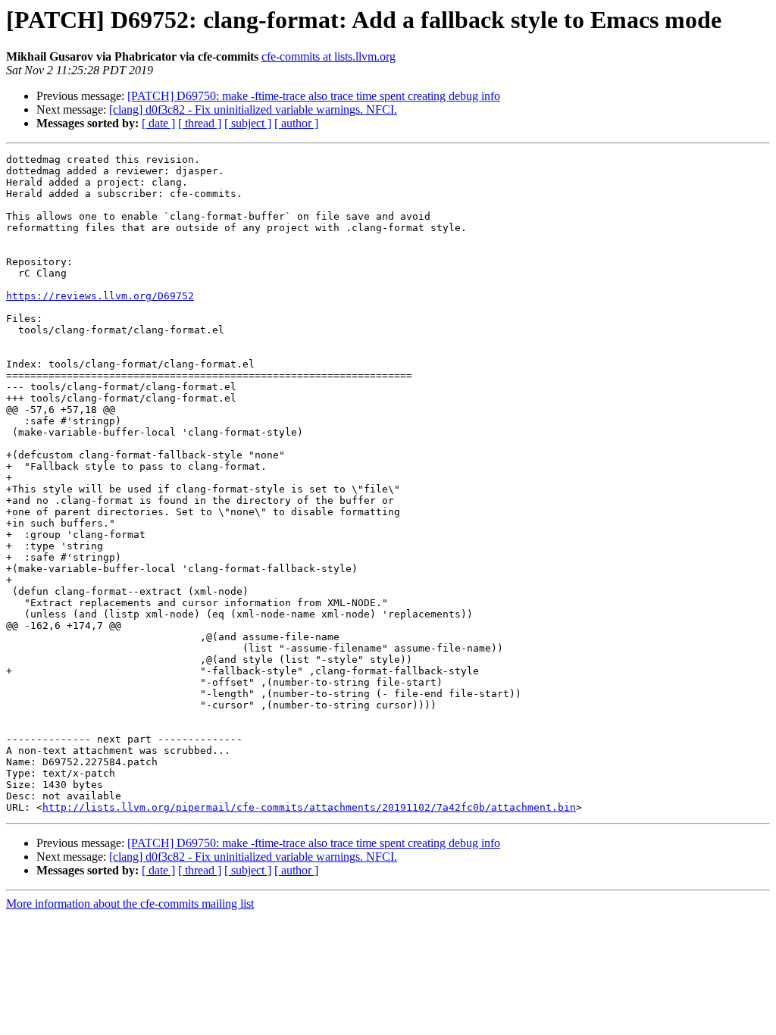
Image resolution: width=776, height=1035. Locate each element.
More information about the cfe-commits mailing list (130, 903)
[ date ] (158, 123)
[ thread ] (199, 123)
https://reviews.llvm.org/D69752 (100, 296)
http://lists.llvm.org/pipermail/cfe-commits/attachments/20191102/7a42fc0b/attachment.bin (309, 807)
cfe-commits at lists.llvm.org (328, 56)
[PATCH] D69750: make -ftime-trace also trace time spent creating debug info (313, 95)
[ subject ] (247, 123)
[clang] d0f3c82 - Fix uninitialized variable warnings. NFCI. (253, 109)
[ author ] (296, 123)
